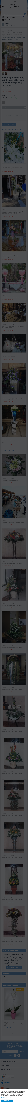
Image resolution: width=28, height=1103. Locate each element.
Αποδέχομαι (7, 1100)
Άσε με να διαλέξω (6, 1097)
